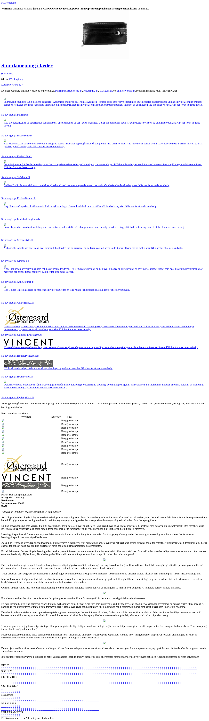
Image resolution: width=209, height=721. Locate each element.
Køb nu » (18, 84)
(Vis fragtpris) (16, 79)
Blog (21, 718)
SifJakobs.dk (106, 90)
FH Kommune (8, 2)
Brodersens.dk (74, 90)
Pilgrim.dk (60, 90)
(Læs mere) (7, 73)
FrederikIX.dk (90, 90)
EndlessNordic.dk (126, 90)
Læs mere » (7, 84)
